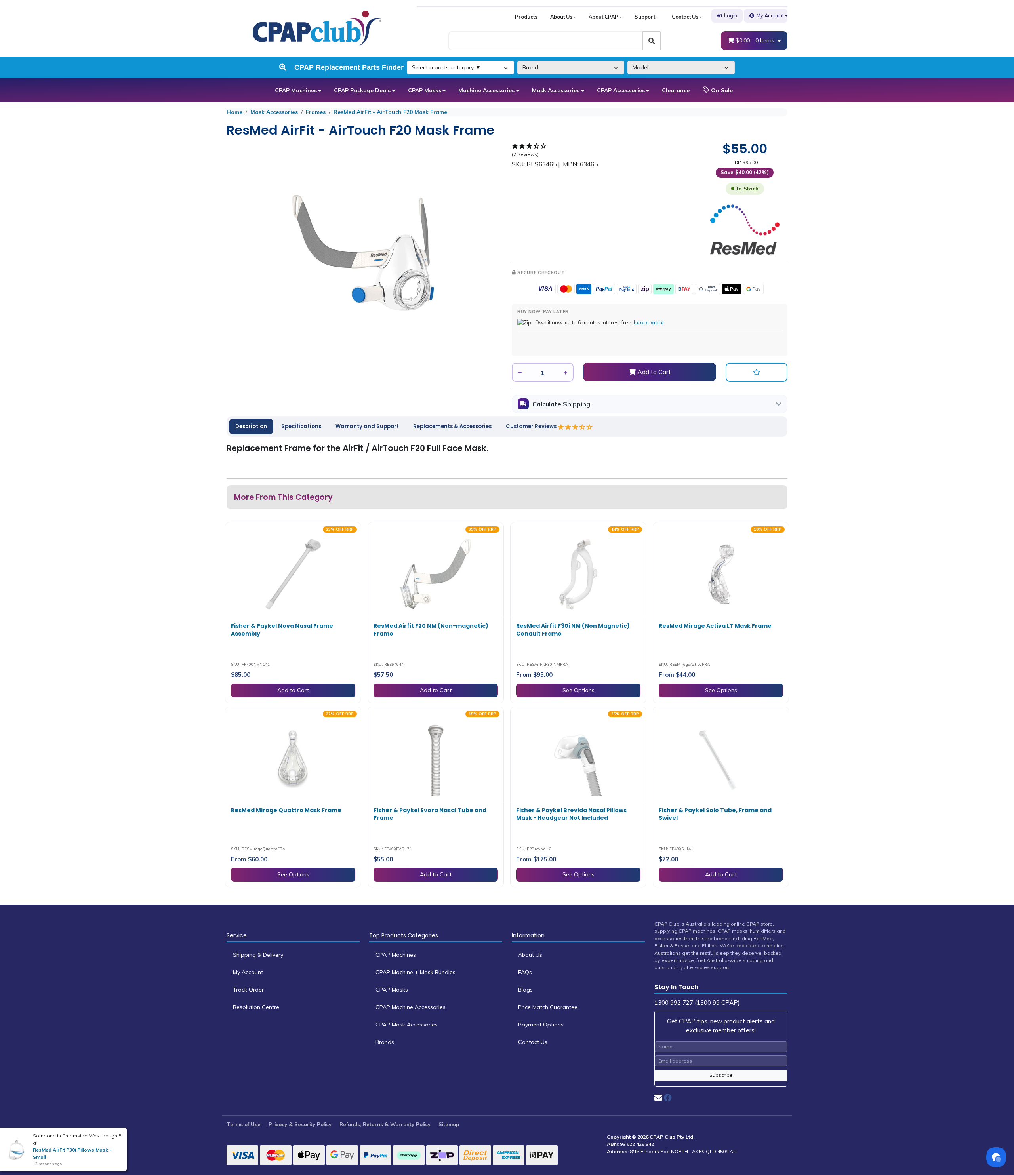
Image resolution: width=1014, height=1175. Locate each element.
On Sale (721, 90)
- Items (756, 40)
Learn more (649, 322)
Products (526, 16)
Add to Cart (653, 372)
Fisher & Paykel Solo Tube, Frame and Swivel (715, 814)
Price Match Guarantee (548, 1007)
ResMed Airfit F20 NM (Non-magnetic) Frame (431, 630)
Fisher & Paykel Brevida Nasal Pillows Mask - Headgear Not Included (571, 814)
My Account (770, 15)
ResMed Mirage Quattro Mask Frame (286, 810)
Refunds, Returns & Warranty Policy (385, 1124)
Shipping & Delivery (258, 954)
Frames (316, 112)
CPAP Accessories (621, 90)
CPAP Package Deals (362, 90)
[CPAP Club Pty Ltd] (317, 27)
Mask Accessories (555, 90)
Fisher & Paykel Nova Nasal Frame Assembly (282, 630)
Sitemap (448, 1124)
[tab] (251, 426)
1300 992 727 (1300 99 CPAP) (697, 1002)
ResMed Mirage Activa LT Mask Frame (715, 626)
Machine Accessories (486, 90)
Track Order (248, 989)
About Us (561, 16)
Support (645, 16)
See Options (578, 690)
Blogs (525, 989)
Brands (384, 1042)
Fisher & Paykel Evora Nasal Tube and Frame (430, 814)
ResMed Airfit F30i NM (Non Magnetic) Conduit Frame (573, 630)
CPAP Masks (424, 90)
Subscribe (721, 1075)
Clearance (676, 90)
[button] (756, 372)
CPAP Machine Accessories (410, 1007)
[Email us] (658, 1098)
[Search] (651, 40)
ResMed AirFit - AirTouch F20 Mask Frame (390, 112)
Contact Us (685, 16)
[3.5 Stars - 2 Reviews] (575, 427)
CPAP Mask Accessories (406, 1024)
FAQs (525, 972)
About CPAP (603, 16)
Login (730, 15)
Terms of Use (244, 1124)
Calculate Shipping (561, 404)
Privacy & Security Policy (300, 1124)
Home (234, 112)
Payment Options (541, 1024)
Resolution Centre (256, 1007)
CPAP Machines (296, 90)
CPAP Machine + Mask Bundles (415, 972)
